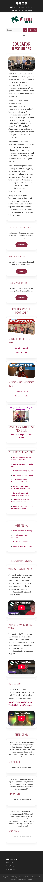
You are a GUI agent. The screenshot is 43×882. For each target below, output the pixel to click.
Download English (21, 348)
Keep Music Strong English (23, 471)
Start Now (21, 245)
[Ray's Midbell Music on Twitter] (17, 2)
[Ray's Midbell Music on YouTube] (23, 2)
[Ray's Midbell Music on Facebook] (20, 2)
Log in (30, 10)
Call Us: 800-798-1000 (19, 10)
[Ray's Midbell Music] (21, 20)
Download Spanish (21, 352)
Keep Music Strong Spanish (23, 475)
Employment (9, 862)
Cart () (33, 30)
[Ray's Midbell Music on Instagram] (26, 2)
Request (21, 271)
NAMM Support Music (21, 542)
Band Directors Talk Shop (22, 531)
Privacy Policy (10, 866)
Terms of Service (10, 869)
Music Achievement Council (23, 546)
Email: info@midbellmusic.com (22, 7)
